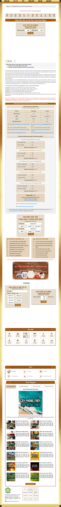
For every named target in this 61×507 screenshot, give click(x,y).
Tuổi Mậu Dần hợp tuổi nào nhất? (16, 247)
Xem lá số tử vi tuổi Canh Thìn (41, 257)
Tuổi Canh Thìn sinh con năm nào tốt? (43, 251)
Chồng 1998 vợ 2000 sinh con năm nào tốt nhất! (19, 124)
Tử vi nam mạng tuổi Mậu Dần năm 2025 (18, 127)
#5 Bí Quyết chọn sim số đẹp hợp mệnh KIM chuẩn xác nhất (46, 452)
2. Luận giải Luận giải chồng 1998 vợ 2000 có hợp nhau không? (21, 67)
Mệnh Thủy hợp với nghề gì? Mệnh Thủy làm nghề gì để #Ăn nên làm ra (46, 421)
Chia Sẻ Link (27, 283)
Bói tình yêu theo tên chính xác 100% (25, 206)
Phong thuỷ (31, 1)
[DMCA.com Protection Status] (8, 490)
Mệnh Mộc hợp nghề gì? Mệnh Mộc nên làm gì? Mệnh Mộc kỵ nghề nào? (22, 441)
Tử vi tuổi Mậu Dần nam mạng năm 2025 (17, 241)
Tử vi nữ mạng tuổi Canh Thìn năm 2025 (41, 127)
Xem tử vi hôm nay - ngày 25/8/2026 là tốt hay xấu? (41, 125)
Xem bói (40, 1)
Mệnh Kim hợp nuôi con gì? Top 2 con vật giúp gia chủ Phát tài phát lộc (46, 441)
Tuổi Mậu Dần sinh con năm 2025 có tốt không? (19, 129)
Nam (14, 293)
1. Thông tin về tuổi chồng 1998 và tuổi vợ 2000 (17, 65)
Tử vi (23, 1)
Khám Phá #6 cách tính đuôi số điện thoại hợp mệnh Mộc (22, 473)
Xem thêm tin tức (30, 483)
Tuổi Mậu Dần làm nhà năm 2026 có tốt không (18, 245)
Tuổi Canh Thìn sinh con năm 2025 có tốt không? (40, 130)
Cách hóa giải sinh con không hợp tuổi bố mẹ (27, 203)
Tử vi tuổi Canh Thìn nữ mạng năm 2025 (43, 241)
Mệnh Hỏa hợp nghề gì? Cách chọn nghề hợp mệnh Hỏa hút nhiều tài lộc (22, 431)
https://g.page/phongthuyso (13, 501)
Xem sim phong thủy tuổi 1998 (15, 251)
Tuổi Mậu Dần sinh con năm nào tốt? (17, 249)
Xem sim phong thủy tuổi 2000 (41, 253)
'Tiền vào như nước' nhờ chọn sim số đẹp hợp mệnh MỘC (46, 473)
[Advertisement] (30, 47)
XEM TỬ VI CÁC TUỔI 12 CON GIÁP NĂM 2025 (30, 11)
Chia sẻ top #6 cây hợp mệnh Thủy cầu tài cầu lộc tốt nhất (30, 415)
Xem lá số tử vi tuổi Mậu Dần (15, 255)
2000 (47, 113)
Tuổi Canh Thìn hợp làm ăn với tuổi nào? (43, 243)
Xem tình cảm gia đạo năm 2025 (30, 200)
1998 (33, 113)
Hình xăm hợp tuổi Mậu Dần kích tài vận (18, 132)
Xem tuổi (15, 1)
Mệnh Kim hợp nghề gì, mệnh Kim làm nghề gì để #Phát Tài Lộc (22, 421)
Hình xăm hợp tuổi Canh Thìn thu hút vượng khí (43, 132)
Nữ (17, 293)
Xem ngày (48, 1)
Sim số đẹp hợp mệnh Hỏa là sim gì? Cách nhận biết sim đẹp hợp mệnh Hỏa (22, 462)
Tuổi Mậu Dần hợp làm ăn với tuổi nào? (17, 243)
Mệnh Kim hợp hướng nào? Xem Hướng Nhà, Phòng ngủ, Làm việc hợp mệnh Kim (22, 452)
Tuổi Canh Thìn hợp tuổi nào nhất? (42, 249)
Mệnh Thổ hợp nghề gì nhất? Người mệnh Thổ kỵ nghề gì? (46, 431)
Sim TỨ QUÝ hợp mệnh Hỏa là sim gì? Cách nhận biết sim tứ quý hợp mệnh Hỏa (46, 462)
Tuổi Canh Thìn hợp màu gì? (41, 255)
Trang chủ (6, 1)
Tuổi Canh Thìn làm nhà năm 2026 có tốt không (43, 246)
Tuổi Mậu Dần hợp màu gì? (15, 253)
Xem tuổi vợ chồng (28, 71)
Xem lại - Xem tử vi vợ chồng (30, 198)
